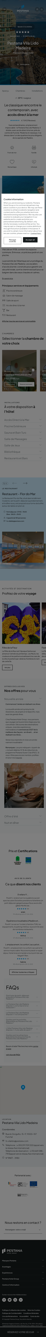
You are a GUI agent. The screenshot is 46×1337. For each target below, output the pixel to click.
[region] (23, 220)
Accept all (30, 240)
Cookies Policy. (35, 233)
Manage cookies (12, 241)
